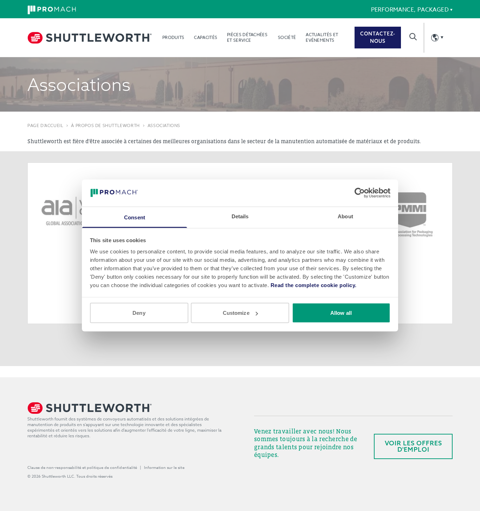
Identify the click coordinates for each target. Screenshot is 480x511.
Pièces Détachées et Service (247, 37)
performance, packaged (410, 10)
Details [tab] (240, 216)
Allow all (341, 313)
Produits (173, 37)
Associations (164, 125)
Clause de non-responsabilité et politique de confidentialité (82, 468)
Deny (138, 313)
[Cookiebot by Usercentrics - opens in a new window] (359, 193)
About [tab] (345, 216)
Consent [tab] (134, 217)
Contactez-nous (377, 37)
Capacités (205, 37)
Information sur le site (164, 468)
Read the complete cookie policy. (314, 285)
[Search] (413, 36)
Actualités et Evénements (322, 37)
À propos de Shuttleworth (105, 125)
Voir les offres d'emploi (413, 446)
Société (287, 37)
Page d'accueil (45, 125)
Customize (236, 313)
